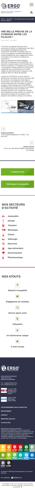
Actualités (10, 19)
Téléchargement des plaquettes (14, 407)
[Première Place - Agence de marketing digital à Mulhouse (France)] (16, 478)
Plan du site (5, 422)
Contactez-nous (17, 172)
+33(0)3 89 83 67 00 (10, 383)
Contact (4, 415)
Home (3, 19)
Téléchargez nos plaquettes (17, 184)
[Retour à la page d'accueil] (11, 6)
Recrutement (6, 411)
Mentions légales (8, 419)
